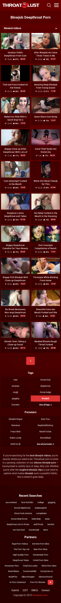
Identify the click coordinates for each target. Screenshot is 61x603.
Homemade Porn (40, 555)
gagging (15, 398)
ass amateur (11, 502)
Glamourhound (45, 577)
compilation (41, 513)
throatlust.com (40, 595)
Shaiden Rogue (15, 419)
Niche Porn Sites (49, 566)
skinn (45, 530)
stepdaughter (41, 508)
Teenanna (15, 425)
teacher (50, 524)
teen (16, 380)
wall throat (38, 524)
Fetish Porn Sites (40, 560)
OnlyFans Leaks (30, 566)
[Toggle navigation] (56, 5)
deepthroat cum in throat (18, 524)
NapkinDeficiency (45, 425)
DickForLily (15, 444)
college (40, 502)
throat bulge (45, 392)
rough (15, 392)
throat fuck (45, 380)
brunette (15, 404)
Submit (15, 590)
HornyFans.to (46, 571)
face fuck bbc (27, 502)
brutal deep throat (19, 519)
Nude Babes (13, 571)
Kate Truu (45, 419)
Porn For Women (37, 582)
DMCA (34, 590)
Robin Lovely (15, 438)
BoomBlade (45, 438)
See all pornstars (45, 444)
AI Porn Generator (17, 582)
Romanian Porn (12, 566)
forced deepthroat (22, 508)
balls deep (36, 519)
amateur (15, 386)
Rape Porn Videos (20, 544)
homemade (34, 530)
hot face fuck (19, 530)
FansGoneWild (29, 571)
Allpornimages (27, 577)
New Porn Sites (40, 549)
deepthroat (45, 386)
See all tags (44, 404)
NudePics (13, 577)
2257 (25, 590)
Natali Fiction (45, 431)
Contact (45, 590)
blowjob (45, 398)
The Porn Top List (21, 549)
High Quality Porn (21, 555)
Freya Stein (16, 431)
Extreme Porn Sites (40, 544)
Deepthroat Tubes (21, 560)
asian (47, 519)
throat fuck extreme (23, 513)
